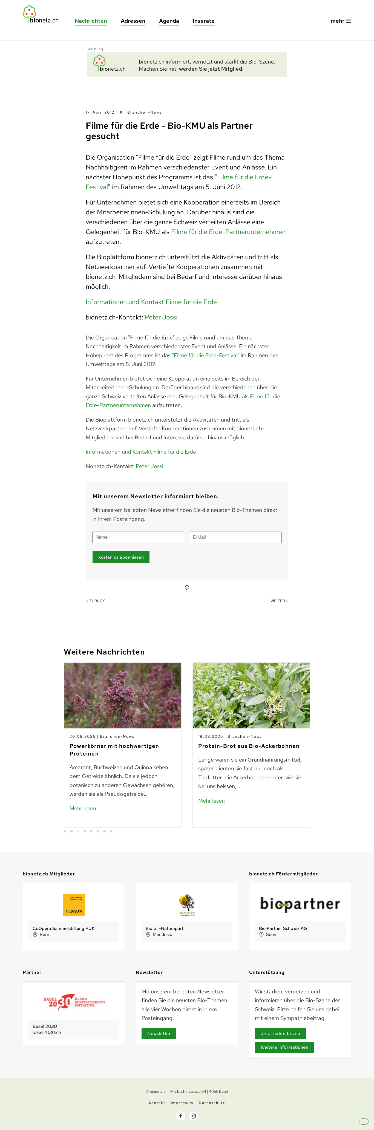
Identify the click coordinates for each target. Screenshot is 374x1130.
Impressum (182, 1102)
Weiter (278, 600)
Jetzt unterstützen (280, 1033)
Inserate (204, 20)
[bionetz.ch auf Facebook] (181, 1116)
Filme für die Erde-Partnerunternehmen (228, 231)
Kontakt (157, 1102)
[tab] (65, 831)
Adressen (133, 20)
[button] (341, 20)
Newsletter (159, 1033)
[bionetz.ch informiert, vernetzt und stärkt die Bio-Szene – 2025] (187, 63)
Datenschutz (212, 1102)
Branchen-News (144, 112)
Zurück (97, 600)
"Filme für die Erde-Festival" (205, 355)
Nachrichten (91, 20)
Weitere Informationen (285, 1047)
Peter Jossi (161, 317)
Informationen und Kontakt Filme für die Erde (151, 302)
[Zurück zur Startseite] (43, 14)
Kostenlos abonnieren (121, 557)
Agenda (169, 20)
